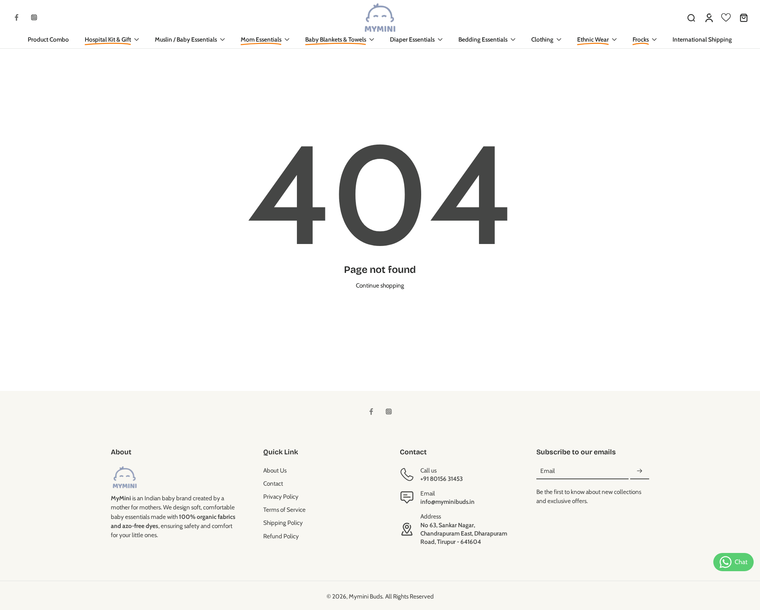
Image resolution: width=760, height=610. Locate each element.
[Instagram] (34, 17)
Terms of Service (284, 509)
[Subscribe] (639, 471)
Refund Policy (281, 536)
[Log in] (708, 17)
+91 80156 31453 (441, 478)
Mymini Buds (365, 596)
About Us (275, 470)
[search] (691, 17)
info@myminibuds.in (447, 501)
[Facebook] (16, 17)
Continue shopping (380, 285)
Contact (273, 483)
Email (547, 471)
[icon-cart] (743, 17)
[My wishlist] (726, 17)
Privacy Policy (280, 496)
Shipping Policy (283, 522)
